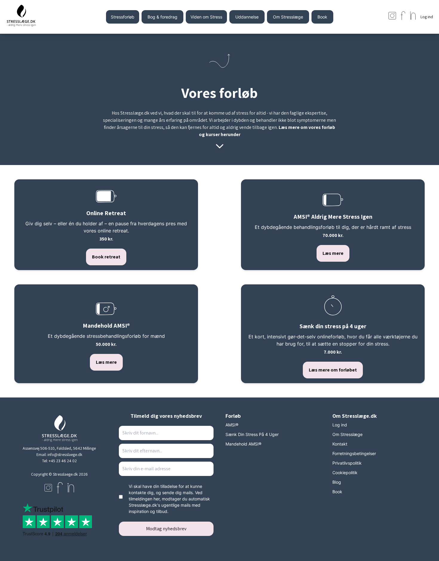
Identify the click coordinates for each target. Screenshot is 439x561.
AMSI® (231, 424)
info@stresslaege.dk (64, 454)
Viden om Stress (206, 16)
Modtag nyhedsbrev (166, 528)
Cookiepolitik (344, 472)
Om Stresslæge (288, 16)
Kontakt (339, 443)
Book (322, 16)
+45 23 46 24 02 (63, 460)
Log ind (339, 424)
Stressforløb (122, 16)
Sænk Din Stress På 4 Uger (252, 434)
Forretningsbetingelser (354, 453)
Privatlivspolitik (347, 463)
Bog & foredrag (162, 16)
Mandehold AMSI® (243, 443)
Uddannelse (247, 16)
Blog (336, 482)
